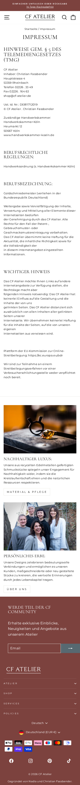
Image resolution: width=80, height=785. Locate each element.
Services (12, 703)
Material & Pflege (27, 491)
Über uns (17, 589)
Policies (11, 713)
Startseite (31, 29)
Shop (8, 693)
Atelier (10, 683)
